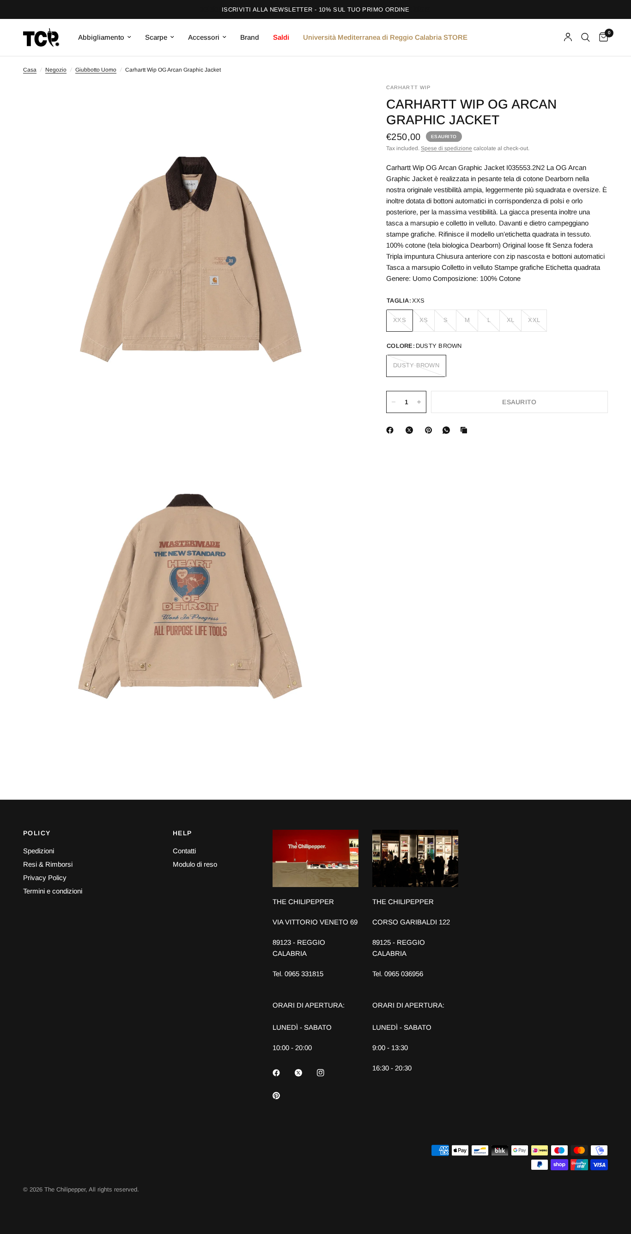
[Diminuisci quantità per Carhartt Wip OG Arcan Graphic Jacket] (393, 402)
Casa (29, 70)
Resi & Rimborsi (48, 864)
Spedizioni (38, 851)
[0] (601, 37)
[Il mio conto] (567, 37)
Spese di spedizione (446, 148)
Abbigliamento (101, 37)
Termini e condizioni (52, 891)
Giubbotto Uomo (95, 70)
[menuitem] (104, 37)
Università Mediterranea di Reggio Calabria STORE (385, 37)
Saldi (281, 37)
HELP (182, 833)
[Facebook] (391, 430)
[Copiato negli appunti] (465, 430)
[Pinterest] (430, 430)
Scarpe (156, 37)
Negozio (56, 70)
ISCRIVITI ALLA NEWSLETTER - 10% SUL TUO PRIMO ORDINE (315, 9)
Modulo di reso (195, 864)
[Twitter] (305, 1073)
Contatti (184, 851)
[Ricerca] (585, 37)
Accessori (203, 37)
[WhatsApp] (448, 430)
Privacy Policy (45, 877)
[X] (411, 430)
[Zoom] (339, 103)
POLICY (36, 833)
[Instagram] (327, 1073)
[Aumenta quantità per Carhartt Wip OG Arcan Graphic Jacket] (419, 402)
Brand (249, 37)
